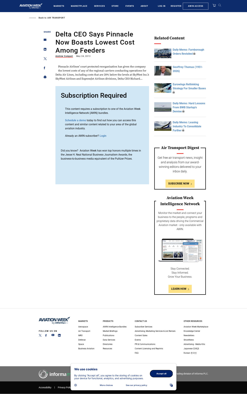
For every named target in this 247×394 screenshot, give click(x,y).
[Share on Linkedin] (44, 50)
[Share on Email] (44, 41)
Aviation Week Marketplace (196, 327)
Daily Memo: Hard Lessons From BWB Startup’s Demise (189, 107)
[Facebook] (46, 336)
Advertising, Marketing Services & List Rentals (155, 331)
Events (130, 6)
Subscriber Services (143, 327)
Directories (107, 344)
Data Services (109, 340)
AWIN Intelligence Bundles (115, 327)
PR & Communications (145, 344)
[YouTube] (53, 336)
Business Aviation (86, 348)
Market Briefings (110, 331)
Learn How (178, 288)
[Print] (44, 78)
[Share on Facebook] (44, 68)
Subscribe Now (178, 183)
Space (81, 344)
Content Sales (141, 335)
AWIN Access (195, 6)
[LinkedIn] (59, 336)
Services (99, 6)
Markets (59, 6)
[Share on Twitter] (44, 59)
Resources (107, 348)
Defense (82, 340)
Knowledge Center (192, 331)
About (144, 6)
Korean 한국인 (190, 353)
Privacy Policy (65, 387)
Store (115, 6)
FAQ (136, 353)
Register (176, 6)
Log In (161, 6)
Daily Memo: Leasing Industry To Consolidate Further (187, 126)
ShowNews (189, 340)
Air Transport (56, 18)
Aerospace (83, 327)
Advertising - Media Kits (194, 344)
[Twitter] (40, 336)
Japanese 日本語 (191, 348)
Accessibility (45, 387)
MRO (80, 335)
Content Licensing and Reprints (149, 348)
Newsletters (189, 335)
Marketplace (79, 6)
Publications (108, 335)
